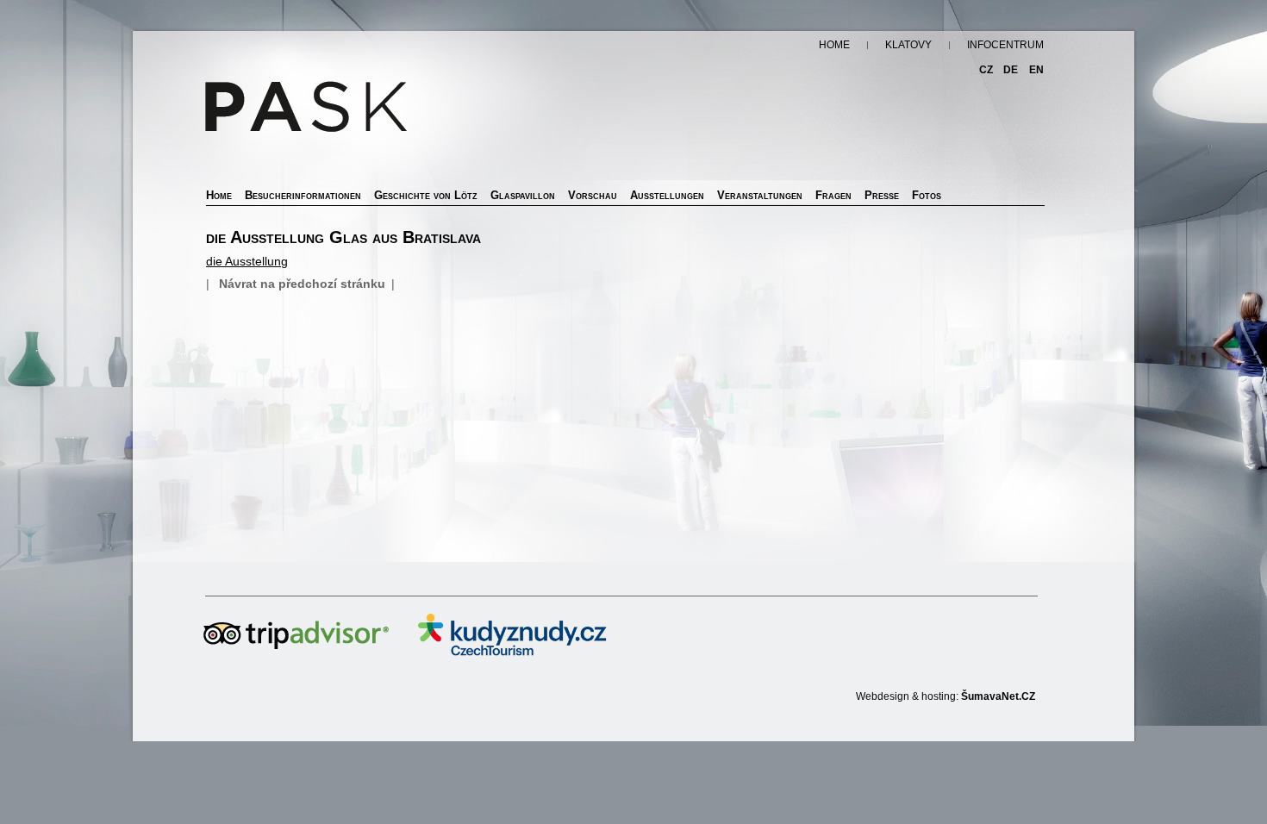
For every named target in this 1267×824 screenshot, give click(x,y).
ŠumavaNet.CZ (998, 696)
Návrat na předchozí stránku (302, 283)
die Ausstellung (247, 261)
